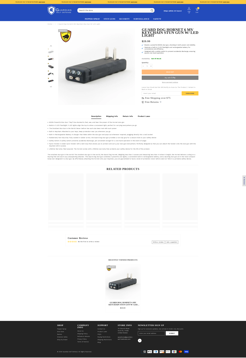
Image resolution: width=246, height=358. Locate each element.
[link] (65, 223)
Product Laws (144, 116)
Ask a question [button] (172, 242)
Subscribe (190, 93)
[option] (96, 66)
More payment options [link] (170, 82)
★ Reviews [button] (244, 181)
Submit (172, 333)
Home (50, 24)
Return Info (128, 116)
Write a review (158, 242)
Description (96, 116)
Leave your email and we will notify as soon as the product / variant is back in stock (168, 88)
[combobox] (113, 10)
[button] (50, 45)
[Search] (116, 10)
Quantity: (145, 62)
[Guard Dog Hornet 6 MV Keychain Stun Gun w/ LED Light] (123, 282)
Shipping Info (112, 116)
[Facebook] (140, 340)
